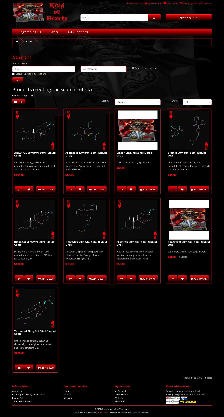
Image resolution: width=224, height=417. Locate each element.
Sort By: (105, 100)
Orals (54, 32)
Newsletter (120, 401)
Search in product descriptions (31, 73)
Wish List (119, 398)
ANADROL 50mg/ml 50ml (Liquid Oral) (35, 154)
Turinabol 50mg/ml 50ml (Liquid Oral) (35, 332)
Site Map (68, 398)
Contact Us (69, 391)
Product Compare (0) (22, 95)
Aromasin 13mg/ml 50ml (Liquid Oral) (86, 154)
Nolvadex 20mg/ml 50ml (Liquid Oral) (86, 243)
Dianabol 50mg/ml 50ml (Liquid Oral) (34, 243)
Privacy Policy (19, 398)
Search (29, 41)
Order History (121, 394)
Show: (175, 100)
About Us (17, 391)
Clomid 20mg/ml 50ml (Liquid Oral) (187, 154)
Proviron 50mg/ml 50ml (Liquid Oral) (137, 243)
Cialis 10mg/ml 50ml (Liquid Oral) (134, 154)
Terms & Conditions (22, 401)
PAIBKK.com (102, 412)
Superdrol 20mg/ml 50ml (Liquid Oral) (189, 243)
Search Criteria (19, 63)
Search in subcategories (147, 68)
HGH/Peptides (77, 32)
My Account (120, 391)
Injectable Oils (30, 32)
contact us (200, 394)
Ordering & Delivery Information (28, 394)
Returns (67, 394)
